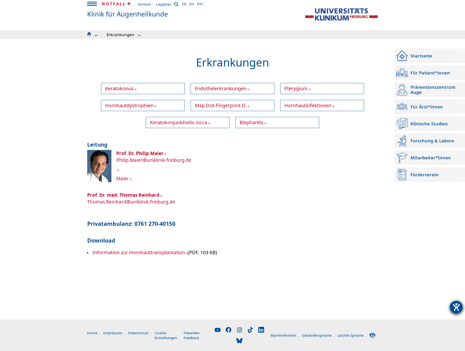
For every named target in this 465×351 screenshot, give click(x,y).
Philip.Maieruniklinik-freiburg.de (153, 160)
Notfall (114, 4)
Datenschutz (140, 332)
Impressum (114, 332)
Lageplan (163, 4)
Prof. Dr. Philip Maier (139, 153)
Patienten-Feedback (192, 335)
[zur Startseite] (341, 14)
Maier (122, 178)
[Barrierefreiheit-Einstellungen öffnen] (456, 307)
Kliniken (144, 4)
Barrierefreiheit (285, 335)
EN (191, 3)
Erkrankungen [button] (120, 34)
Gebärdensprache (318, 335)
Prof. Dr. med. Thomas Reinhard (123, 195)
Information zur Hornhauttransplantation (139, 252)
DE (184, 3)
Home (94, 332)
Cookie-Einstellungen (166, 335)
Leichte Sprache (352, 335)
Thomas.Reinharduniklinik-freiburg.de (131, 202)
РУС (200, 3)
